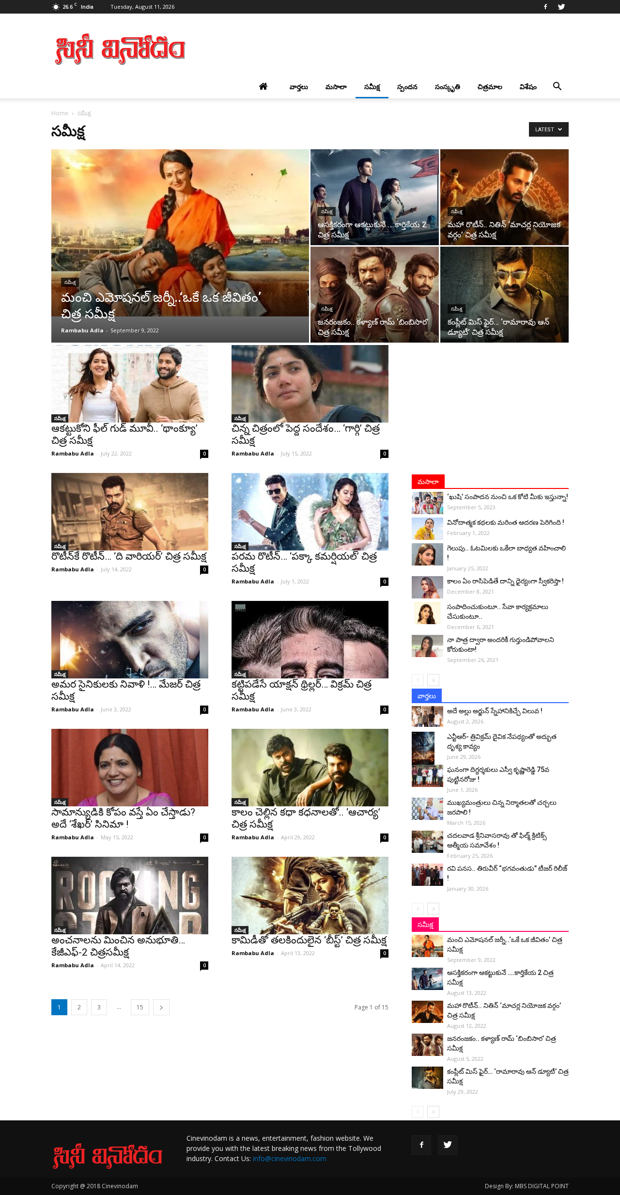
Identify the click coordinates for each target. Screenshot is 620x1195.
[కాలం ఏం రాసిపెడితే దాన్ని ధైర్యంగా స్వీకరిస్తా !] (427, 587)
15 (140, 1007)
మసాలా (336, 86)
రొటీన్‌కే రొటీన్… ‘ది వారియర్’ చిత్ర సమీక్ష (128, 556)
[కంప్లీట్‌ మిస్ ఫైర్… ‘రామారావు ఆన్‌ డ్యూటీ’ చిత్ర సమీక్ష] (504, 295)
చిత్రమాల (490, 86)
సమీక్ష (372, 86)
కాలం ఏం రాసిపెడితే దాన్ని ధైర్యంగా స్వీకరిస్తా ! (505, 581)
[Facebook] (545, 7)
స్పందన (407, 86)
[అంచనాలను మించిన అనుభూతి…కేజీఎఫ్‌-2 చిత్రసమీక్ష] (129, 895)
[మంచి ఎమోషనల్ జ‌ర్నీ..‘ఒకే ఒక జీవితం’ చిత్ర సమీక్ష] (180, 232)
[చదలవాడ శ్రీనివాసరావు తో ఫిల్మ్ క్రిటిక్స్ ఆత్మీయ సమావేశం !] (427, 842)
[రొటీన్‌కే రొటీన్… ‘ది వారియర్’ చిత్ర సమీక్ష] (129, 511)
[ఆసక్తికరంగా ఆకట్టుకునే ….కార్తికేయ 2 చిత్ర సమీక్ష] (374, 197)
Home (59, 113)
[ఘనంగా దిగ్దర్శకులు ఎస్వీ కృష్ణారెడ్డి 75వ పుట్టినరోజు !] (427, 776)
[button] (557, 86)
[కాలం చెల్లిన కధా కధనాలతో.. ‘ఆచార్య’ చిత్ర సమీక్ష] (310, 767)
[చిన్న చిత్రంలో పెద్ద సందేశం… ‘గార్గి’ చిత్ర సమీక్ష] (310, 384)
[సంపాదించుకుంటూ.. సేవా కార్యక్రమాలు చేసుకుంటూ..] (427, 613)
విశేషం (528, 86)
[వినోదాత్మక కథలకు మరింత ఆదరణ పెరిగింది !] (427, 529)
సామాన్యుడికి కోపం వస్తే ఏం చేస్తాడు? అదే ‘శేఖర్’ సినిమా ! (123, 818)
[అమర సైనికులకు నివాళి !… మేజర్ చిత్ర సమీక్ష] (129, 639)
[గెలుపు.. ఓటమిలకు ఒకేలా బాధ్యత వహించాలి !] (427, 554)
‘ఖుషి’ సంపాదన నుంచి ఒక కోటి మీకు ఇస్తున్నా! (507, 497)
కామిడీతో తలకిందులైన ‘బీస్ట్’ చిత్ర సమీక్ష (309, 940)
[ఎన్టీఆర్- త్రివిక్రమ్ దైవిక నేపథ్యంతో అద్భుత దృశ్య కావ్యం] (427, 749)
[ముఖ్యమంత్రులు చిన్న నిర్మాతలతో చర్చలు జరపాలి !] (427, 809)
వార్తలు (299, 86)
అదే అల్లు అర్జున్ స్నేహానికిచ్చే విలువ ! (494, 711)
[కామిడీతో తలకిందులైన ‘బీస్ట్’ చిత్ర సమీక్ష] (310, 895)
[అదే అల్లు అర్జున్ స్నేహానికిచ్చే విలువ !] (427, 716)
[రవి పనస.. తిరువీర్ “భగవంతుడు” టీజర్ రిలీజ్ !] (427, 875)
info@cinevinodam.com (289, 1158)
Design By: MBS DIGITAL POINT (527, 1186)
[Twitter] (561, 7)
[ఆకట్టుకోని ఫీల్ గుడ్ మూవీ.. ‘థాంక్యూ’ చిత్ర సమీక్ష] (129, 384)
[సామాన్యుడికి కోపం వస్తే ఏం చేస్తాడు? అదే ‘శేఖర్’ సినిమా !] (129, 767)
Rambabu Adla (82, 330)
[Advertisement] (392, 49)
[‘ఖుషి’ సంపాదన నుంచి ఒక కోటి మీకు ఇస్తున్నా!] (427, 503)
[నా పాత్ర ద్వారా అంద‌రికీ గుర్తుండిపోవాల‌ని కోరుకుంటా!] (427, 646)
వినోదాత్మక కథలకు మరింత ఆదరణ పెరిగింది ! (505, 522)
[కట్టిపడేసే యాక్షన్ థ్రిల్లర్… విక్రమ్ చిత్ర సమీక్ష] (310, 639)
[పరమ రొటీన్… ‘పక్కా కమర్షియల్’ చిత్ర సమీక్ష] (310, 511)
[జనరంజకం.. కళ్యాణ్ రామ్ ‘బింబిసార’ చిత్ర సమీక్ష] (374, 295)
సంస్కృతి (447, 86)
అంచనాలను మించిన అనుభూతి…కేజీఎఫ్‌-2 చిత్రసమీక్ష (118, 946)
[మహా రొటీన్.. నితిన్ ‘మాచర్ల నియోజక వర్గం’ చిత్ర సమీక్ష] (504, 197)
